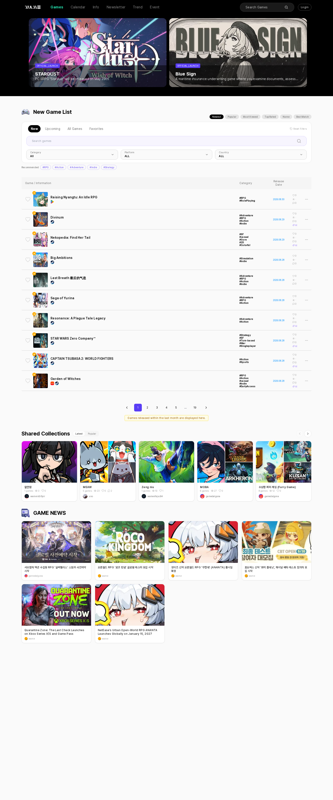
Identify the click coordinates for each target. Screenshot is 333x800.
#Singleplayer (247, 346)
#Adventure (76, 167)
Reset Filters (300, 128)
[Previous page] (127, 407)
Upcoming (52, 129)
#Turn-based (247, 340)
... (185, 407)
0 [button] (45, 490)
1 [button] (162, 490)
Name (286, 116)
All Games (75, 129)
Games (57, 7)
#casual (244, 237)
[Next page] (206, 407)
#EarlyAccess (247, 386)
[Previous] (299, 433)
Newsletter (115, 7)
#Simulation (246, 258)
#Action (59, 167)
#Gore (243, 239)
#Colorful (244, 245)
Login (305, 7)
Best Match (302, 116)
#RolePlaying (247, 200)
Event (155, 7)
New (34, 129)
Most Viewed (250, 116)
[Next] (307, 433)
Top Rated (270, 116)
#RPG (45, 167)
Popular (232, 116)
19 (195, 407)
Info (96, 7)
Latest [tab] (78, 433)
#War (242, 343)
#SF (241, 234)
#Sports (244, 362)
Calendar (78, 7)
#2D (241, 242)
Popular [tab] (92, 433)
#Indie (93, 167)
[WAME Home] (33, 7)
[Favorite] (28, 199)
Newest (216, 116)
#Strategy (109, 167)
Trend (138, 7)
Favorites (96, 129)
